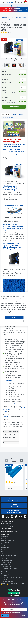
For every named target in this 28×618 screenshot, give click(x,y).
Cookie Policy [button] (22, 307)
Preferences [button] (14, 312)
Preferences (14, 321)
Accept (14, 317)
